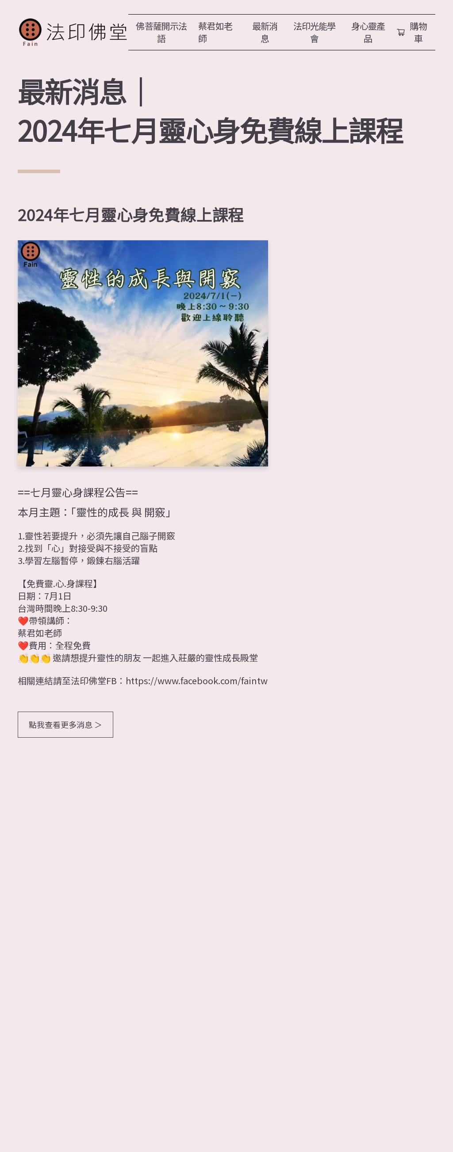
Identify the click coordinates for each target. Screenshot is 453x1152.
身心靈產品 (368, 32)
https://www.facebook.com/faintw (197, 680)
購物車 (418, 32)
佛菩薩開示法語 (161, 32)
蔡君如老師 (215, 32)
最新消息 (265, 32)
